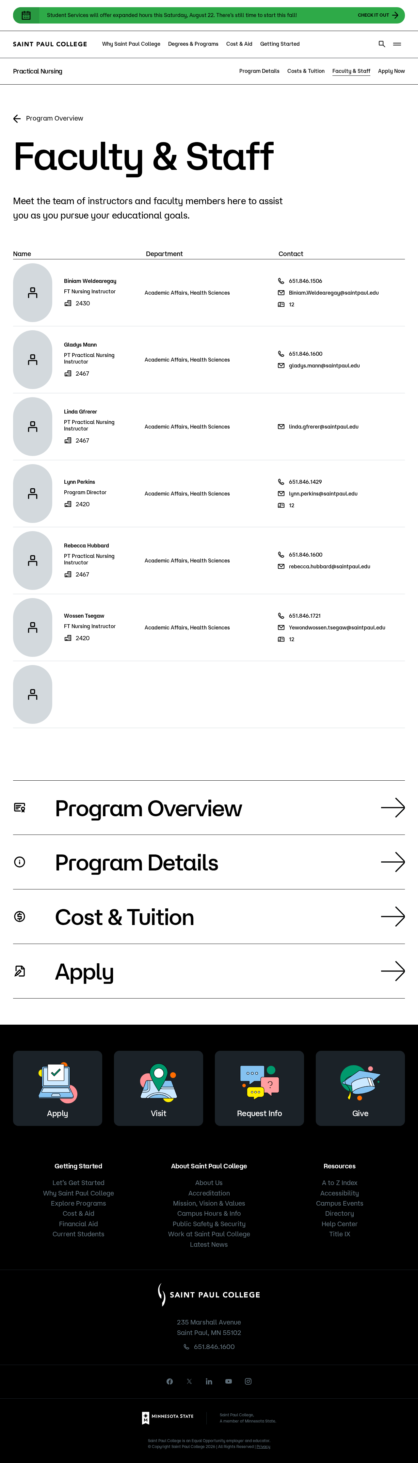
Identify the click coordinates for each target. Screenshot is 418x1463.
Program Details (259, 71)
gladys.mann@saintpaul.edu (324, 365)
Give (360, 1113)
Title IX (339, 1234)
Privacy (263, 1446)
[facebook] (170, 1381)
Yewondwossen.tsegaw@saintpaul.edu (337, 627)
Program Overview (54, 118)
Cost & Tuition (124, 916)
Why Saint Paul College (131, 44)
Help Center (340, 1223)
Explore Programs (78, 1203)
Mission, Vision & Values (209, 1203)
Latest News (209, 1244)
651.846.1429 (305, 482)
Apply (84, 971)
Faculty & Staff (351, 71)
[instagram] (248, 1381)
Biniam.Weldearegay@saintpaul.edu (334, 293)
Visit (159, 1113)
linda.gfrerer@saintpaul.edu (324, 427)
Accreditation (209, 1193)
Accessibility (339, 1193)
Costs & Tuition (306, 71)
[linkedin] (209, 1381)
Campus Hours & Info (209, 1213)
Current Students (78, 1234)
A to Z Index (340, 1182)
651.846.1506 (305, 281)
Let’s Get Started (78, 1182)
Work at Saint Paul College (209, 1234)
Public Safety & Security (209, 1223)
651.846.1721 (305, 616)
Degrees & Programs (193, 44)
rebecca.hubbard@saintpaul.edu (329, 566)
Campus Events (339, 1203)
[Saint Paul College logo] (50, 44)
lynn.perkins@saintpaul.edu (323, 493)
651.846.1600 (305, 354)
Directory (339, 1213)
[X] (189, 1381)
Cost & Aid (239, 44)
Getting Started (280, 44)
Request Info (259, 1113)
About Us (209, 1182)
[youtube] (228, 1381)
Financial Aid (78, 1223)
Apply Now (391, 71)
